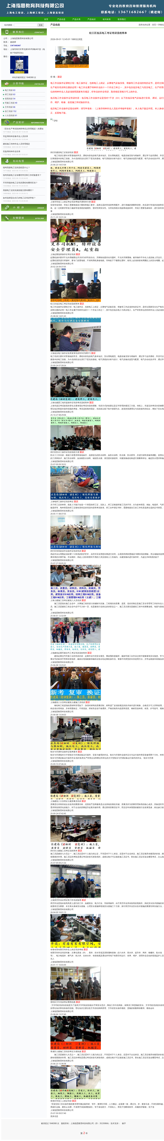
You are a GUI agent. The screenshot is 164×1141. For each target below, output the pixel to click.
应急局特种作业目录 (11, 151)
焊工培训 (9, 94)
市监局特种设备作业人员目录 (15, 136)
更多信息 (54, 1116)
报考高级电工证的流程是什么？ (16, 167)
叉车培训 (9, 107)
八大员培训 (10, 115)
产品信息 (61, 19)
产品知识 (92, 19)
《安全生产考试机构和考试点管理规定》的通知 (23, 128)
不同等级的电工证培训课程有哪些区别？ (20, 182)
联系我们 (122, 19)
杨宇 (124, 1123)
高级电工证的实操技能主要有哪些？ (18, 190)
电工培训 (9, 90)
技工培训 (9, 111)
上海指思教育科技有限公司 (61, 161)
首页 (46, 19)
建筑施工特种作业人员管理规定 (16, 143)
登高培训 (9, 98)
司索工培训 (10, 102)
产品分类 (76, 19)
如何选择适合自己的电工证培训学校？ (19, 197)
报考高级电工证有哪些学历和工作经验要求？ (22, 175)
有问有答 (107, 19)
